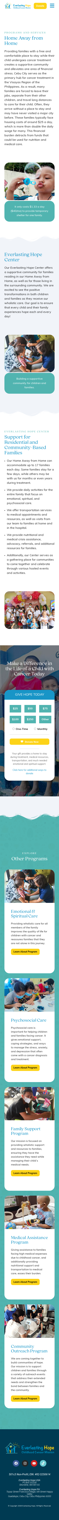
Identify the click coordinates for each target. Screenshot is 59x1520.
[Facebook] (16, 1463)
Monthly (42, 729)
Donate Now (32, 742)
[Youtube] (34, 1463)
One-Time (22, 729)
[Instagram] (25, 1463)
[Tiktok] (43, 1463)
